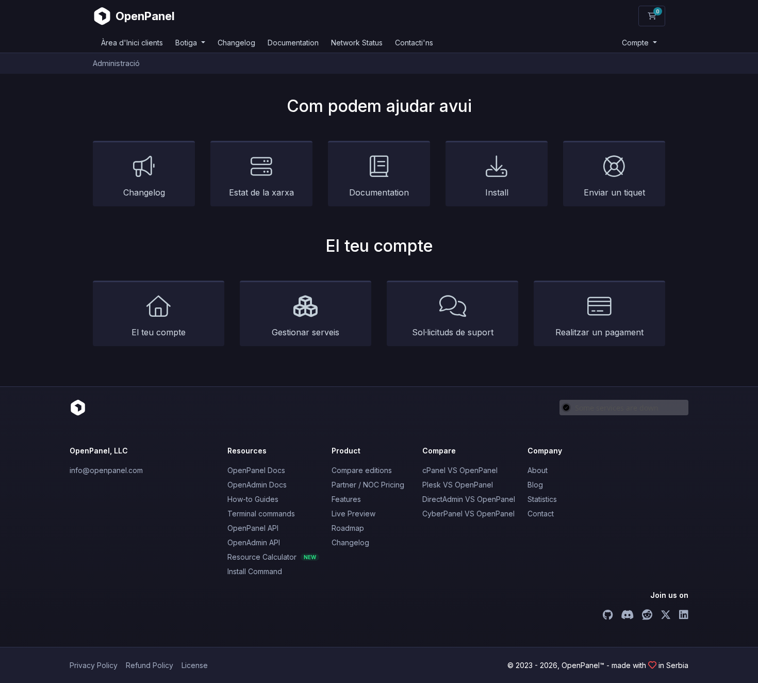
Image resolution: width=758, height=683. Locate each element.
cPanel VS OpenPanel (460, 470)
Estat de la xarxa (261, 192)
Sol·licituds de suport (452, 332)
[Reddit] (647, 616)
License (195, 665)
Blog (535, 484)
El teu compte (158, 332)
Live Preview (353, 513)
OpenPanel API (252, 528)
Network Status (357, 42)
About (538, 470)
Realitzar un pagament (599, 332)
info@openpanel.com (106, 470)
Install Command (254, 571)
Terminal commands (261, 513)
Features (346, 499)
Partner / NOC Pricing (368, 484)
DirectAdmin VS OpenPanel (468, 499)
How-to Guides (252, 499)
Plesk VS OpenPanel (457, 484)
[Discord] (627, 616)
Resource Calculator (271, 556)
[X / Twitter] (666, 616)
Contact (541, 513)
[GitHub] (608, 616)
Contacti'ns (414, 42)
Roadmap (348, 528)
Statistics (542, 499)
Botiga (187, 42)
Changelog (236, 42)
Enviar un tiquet (614, 192)
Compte (636, 42)
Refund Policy (149, 665)
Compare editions (362, 470)
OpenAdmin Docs (257, 484)
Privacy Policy (94, 665)
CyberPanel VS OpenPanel (468, 513)
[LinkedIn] (683, 616)
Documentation (293, 42)
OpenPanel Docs (256, 470)
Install (496, 192)
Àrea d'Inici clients (132, 42)
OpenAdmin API (253, 542)
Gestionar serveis (305, 332)
